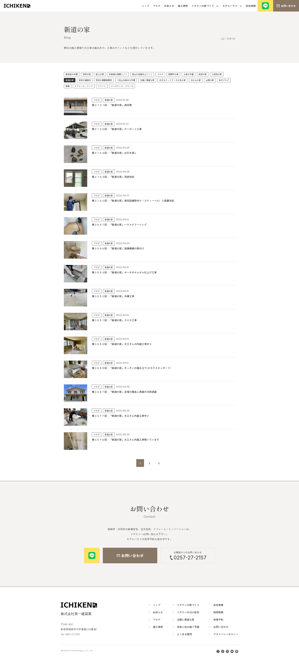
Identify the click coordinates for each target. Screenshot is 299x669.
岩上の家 (100, 74)
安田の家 (87, 74)
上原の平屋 (188, 74)
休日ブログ (224, 80)
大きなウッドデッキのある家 (172, 80)
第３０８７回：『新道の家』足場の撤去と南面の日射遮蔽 (124, 392)
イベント (102, 86)
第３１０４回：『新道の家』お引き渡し (114, 153)
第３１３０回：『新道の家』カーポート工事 (117, 129)
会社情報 (251, 6)
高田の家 (203, 74)
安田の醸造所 (85, 80)
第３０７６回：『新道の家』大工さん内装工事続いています (125, 439)
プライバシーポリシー (225, 634)
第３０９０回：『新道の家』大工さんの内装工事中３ (122, 344)
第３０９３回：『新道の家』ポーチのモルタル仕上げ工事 (124, 272)
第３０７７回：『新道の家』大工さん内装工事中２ (120, 416)
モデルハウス (229, 6)
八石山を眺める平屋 (126, 80)
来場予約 (218, 619)
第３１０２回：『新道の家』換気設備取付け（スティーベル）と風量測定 (133, 200)
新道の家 (70, 80)
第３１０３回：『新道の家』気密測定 (113, 177)
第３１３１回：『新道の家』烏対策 (112, 105)
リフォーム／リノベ (84, 86)
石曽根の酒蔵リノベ (118, 74)
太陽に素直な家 (147, 80)
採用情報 (218, 612)
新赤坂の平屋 (72, 74)
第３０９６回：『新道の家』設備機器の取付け (118, 248)
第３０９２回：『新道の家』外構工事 (113, 296)
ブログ (156, 6)
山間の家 (210, 80)
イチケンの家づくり (203, 6)
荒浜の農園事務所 (104, 80)
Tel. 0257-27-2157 (70, 634)
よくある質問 (184, 634)
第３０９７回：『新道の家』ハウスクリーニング (119, 224)
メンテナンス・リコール (122, 86)
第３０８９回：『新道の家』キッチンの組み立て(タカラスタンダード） (132, 368)
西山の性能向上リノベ (142, 74)
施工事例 (183, 6)
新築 (68, 86)
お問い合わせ (220, 627)
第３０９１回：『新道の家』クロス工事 (114, 320)
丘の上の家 (196, 80)
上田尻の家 (217, 74)
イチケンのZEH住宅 (188, 612)
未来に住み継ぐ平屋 (188, 627)
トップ (145, 6)
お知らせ (169, 6)
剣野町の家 (173, 74)
